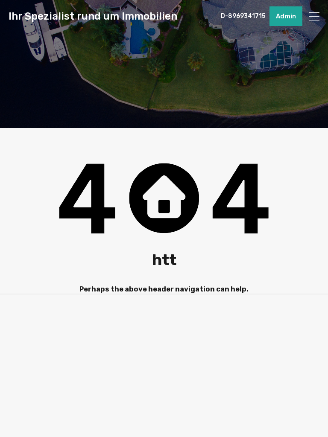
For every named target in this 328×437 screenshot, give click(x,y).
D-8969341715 (243, 16)
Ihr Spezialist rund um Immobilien (93, 16)
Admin (286, 16)
